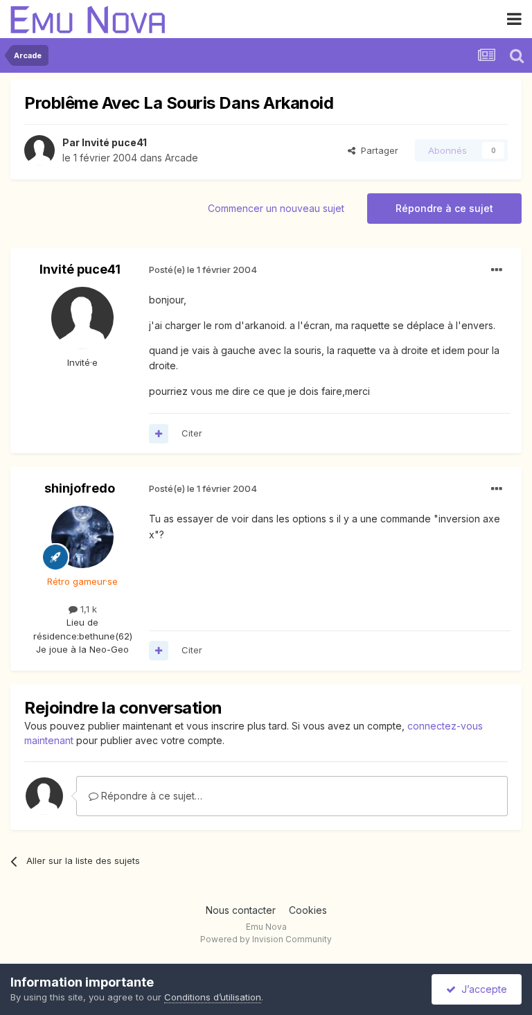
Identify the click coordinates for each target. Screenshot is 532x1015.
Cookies (308, 910)
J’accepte (481, 989)
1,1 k (87, 609)
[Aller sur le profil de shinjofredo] (82, 537)
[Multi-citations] (158, 433)
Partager (376, 150)
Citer (191, 433)
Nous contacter (241, 910)
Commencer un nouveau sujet (276, 208)
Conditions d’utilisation (212, 997)
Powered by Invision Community (266, 939)
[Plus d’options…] (497, 270)
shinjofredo (79, 488)
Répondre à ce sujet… (150, 796)
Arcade (181, 158)
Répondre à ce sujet (444, 208)
